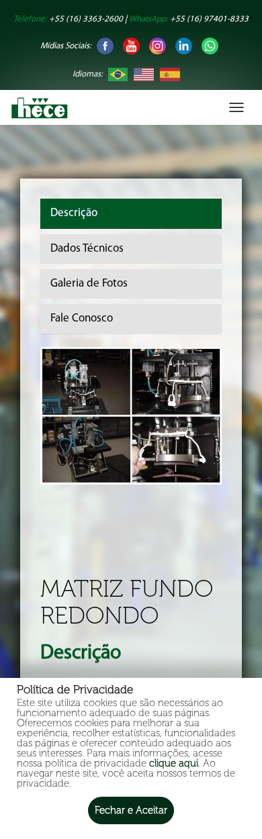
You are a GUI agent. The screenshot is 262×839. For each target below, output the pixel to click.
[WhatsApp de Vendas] (210, 45)
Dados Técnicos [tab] (87, 248)
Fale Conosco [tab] (81, 318)
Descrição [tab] (73, 213)
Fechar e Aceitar (131, 810)
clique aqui (173, 763)
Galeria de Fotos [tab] (89, 283)
